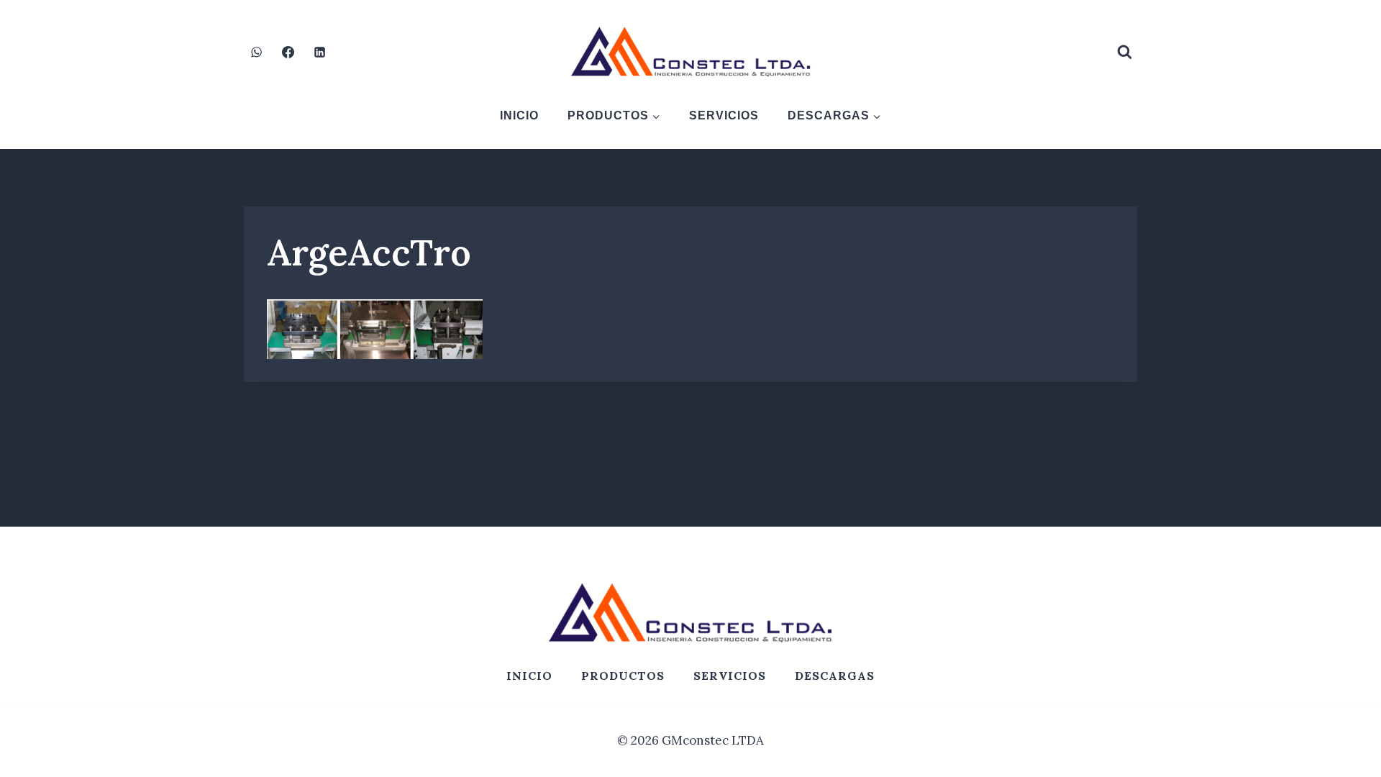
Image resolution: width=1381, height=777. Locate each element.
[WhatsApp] (256, 52)
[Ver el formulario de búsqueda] (1124, 52)
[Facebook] (287, 52)
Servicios (724, 115)
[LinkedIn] (319, 52)
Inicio (519, 115)
